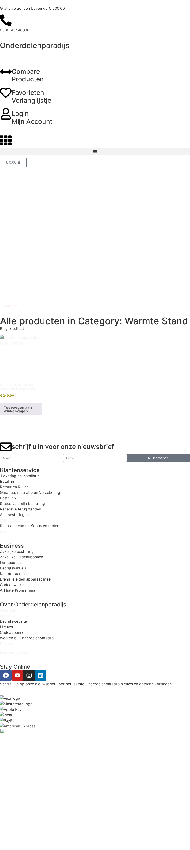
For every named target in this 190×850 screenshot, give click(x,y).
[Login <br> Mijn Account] (6, 114)
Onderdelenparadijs (35, 45)
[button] (95, 151)
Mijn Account (11, 520)
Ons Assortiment (14, 615)
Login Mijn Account (32, 117)
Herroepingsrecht (15, 652)
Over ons (8, 610)
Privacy (6, 643)
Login (5, 531)
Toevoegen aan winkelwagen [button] (18, 409)
